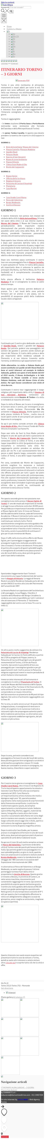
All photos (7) (19, 997)
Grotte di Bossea (13, 205)
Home (9, 26)
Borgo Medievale (13, 202)
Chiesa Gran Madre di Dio (16, 164)
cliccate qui (10, 962)
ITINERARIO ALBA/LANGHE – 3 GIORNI (17, 1087)
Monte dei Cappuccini (15, 167)
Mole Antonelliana (14, 147)
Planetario (10, 186)
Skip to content (7, 2)
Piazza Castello (12, 149)
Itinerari (14, 63)
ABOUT (23, 1099)
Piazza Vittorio (12, 162)
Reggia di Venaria (13, 181)
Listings (4, 63)
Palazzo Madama (27, 149)
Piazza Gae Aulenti (9, 1090)
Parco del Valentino (14, 200)
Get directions (7, 988)
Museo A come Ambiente (16, 159)
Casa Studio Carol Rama (16, 197)
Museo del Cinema (30, 147)
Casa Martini (11, 188)
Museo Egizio (11, 176)
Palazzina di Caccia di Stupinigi (19, 183)
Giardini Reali (11, 152)
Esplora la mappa (14, 29)
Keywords (5, 7)
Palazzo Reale (12, 154)
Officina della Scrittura (15, 178)
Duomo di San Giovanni (16, 157)
